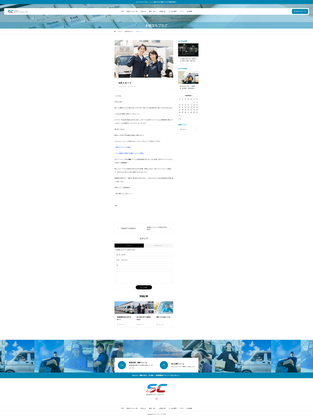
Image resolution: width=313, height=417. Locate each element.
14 (191, 107)
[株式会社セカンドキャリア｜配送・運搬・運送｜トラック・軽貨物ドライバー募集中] (17, 11)
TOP (122, 11)
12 (185, 107)
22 (194, 109)
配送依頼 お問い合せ (300, 11)
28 (191, 112)
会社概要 (189, 11)
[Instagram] (157, 399)
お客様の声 (162, 11)
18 (182, 109)
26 (185, 112)
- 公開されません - (122, 259)
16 (197, 107)
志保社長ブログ (124, 76)
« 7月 (179, 119)
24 (179, 112)
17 (179, 109)
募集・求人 (152, 11)
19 (185, 109)
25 (182, 112)
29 (194, 112)
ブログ (182, 11)
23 (197, 109)
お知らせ (143, 11)
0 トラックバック (158, 245)
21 (191, 109)
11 (182, 107)
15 (194, 107)
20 (188, 109)
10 (179, 107)
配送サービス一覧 (132, 11)
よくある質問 (172, 11)
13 (188, 107)
